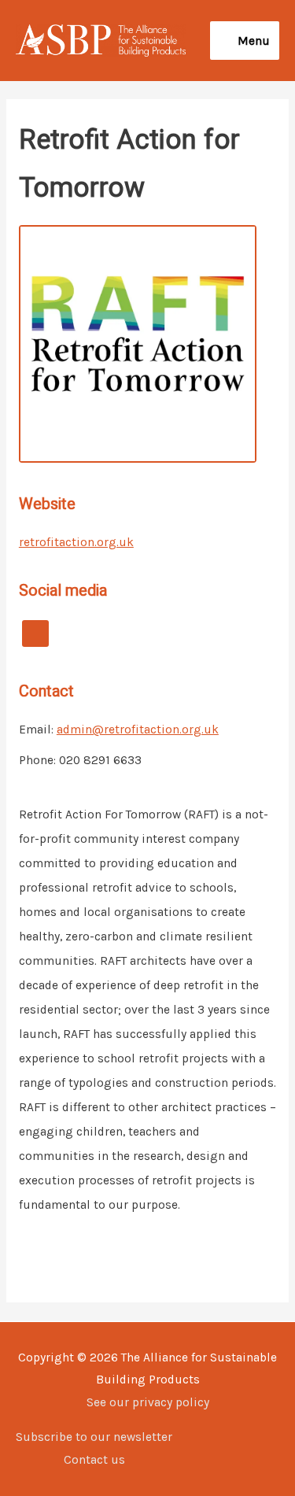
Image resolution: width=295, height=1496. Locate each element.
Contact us (94, 1460)
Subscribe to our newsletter (94, 1437)
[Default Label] (35, 633)
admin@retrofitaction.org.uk (138, 729)
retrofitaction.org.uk (76, 542)
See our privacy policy (148, 1402)
